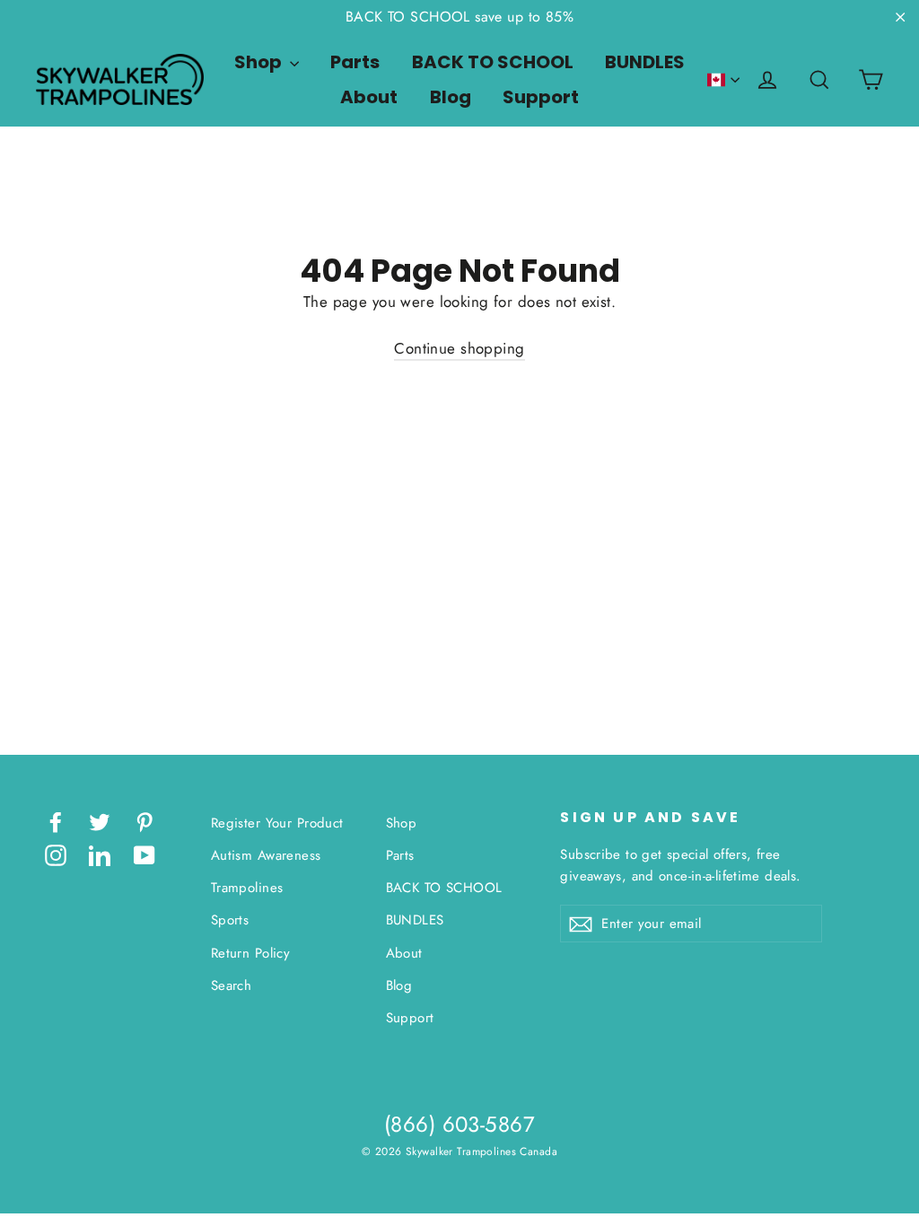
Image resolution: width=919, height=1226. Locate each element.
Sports (230, 920)
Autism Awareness (266, 855)
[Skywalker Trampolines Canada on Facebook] (55, 821)
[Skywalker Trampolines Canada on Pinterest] (144, 821)
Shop (259, 61)
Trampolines (247, 888)
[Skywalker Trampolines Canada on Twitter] (99, 821)
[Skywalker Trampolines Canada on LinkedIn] (99, 854)
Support (541, 96)
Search (231, 985)
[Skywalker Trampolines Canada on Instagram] (55, 854)
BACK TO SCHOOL (492, 61)
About (369, 96)
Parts (355, 61)
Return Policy (251, 953)
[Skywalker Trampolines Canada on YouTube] (144, 854)
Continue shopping (459, 348)
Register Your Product (277, 823)
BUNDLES (645, 61)
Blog (450, 96)
